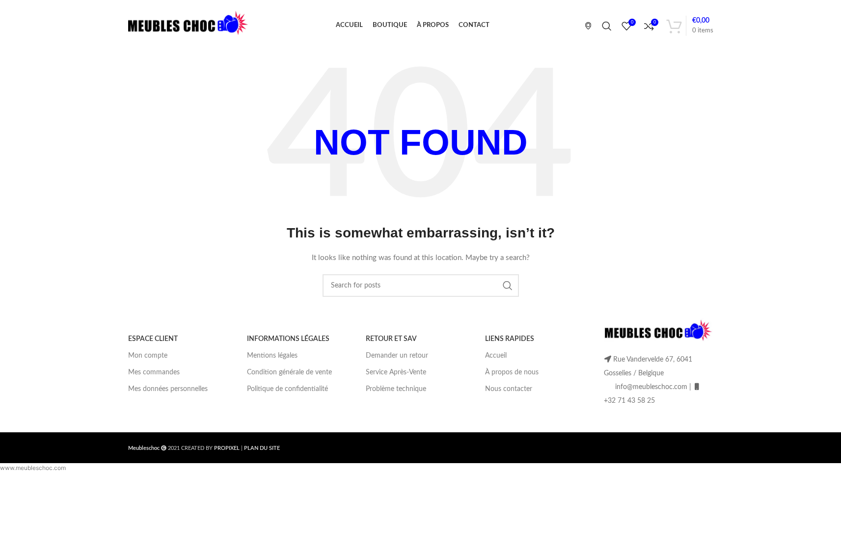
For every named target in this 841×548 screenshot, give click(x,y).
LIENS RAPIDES (509, 339)
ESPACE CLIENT (153, 339)
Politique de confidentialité (287, 389)
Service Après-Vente (396, 372)
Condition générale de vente (289, 372)
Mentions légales (272, 355)
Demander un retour (397, 355)
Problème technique (396, 389)
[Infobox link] (584, 25)
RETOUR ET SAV (391, 339)
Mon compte (147, 355)
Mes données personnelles (168, 389)
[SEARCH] (507, 285)
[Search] (607, 26)
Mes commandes (154, 372)
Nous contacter (508, 389)
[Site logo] (188, 25)
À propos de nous (512, 372)
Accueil (496, 355)
